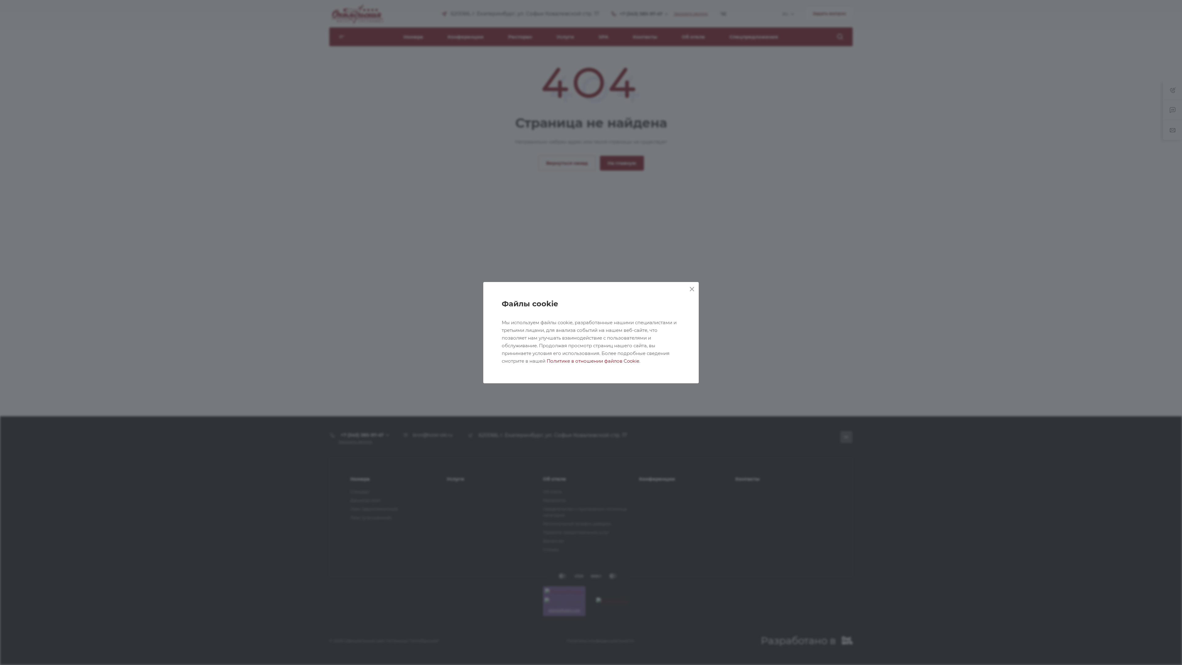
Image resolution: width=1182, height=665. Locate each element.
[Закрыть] (692, 289)
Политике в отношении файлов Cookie (593, 361)
